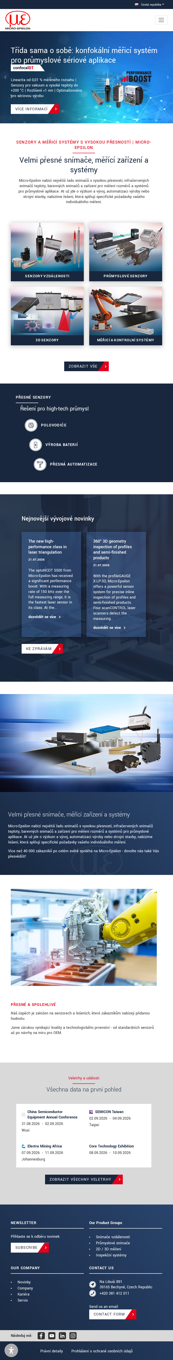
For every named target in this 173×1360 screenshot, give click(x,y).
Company (25, 1288)
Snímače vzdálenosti (113, 1237)
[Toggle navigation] (161, 20)
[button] (11, 1350)
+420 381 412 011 (114, 1293)
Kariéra (24, 1294)
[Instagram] (73, 1335)
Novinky (24, 1282)
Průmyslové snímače (113, 1243)
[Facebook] (41, 1335)
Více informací (31, 109)
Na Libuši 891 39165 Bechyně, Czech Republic (126, 1284)
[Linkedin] (62, 1335)
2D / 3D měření (108, 1249)
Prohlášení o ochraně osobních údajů (102, 1351)
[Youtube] (51, 1335)
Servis (23, 1300)
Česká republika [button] (150, 4)
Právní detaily (51, 1351)
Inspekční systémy (111, 1255)
